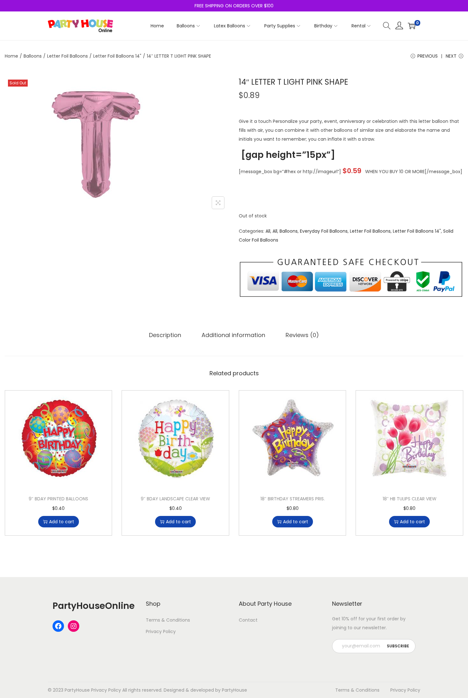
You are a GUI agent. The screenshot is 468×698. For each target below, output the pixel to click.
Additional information (233, 335)
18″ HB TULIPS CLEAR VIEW (409, 499)
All (268, 231)
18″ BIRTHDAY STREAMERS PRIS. (292, 499)
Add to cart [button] (61, 521)
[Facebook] (58, 626)
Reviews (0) (302, 335)
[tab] (165, 335)
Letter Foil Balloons (67, 56)
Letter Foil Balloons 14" (117, 56)
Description (165, 335)
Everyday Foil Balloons (324, 231)
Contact (248, 620)
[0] (411, 26)
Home (11, 56)
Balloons (33, 56)
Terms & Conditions (168, 620)
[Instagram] (73, 626)
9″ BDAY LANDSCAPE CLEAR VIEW (175, 499)
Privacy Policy (161, 631)
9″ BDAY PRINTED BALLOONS (58, 499)
